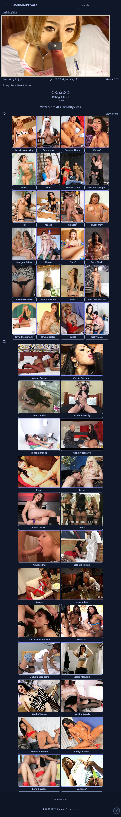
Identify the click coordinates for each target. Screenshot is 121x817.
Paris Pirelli (97, 262)
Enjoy (18, 79)
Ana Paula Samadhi (39, 639)
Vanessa (82, 788)
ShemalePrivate (24, 5)
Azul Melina (39, 564)
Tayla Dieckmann (24, 336)
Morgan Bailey (24, 262)
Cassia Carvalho (81, 378)
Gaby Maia (97, 336)
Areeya (48, 224)
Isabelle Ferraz (82, 564)
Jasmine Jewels (82, 714)
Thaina (48, 262)
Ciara (72, 262)
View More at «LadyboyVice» (60, 107)
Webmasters (60, 799)
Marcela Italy (73, 187)
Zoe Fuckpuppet (97, 187)
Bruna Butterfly (81, 415)
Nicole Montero (24, 299)
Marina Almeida (39, 751)
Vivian (97, 150)
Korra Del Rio (39, 527)
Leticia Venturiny (24, 150)
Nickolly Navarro (82, 452)
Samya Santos (81, 751)
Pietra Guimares (97, 299)
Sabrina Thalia (72, 150)
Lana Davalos (39, 788)
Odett (72, 336)
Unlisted (81, 639)
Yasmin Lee (82, 602)
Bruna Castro (48, 336)
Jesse (82, 490)
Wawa (24, 187)
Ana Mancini (39, 415)
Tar (24, 224)
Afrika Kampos (48, 299)
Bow (72, 299)
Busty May (48, 150)
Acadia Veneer (39, 714)
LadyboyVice (10, 12)
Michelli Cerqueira (39, 676)
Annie (48, 187)
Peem (39, 490)
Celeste (72, 224)
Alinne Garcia (39, 378)
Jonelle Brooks (39, 452)
